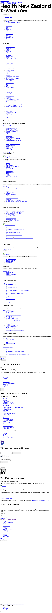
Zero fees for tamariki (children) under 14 (14, 213)
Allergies (7, 21)
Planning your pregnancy (11, 126)
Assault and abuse (9, 147)
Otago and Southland (10, 168)
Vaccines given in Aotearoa (11, 100)
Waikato (7, 174)
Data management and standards (12, 319)
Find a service (12, 159)
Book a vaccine (9, 103)
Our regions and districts (10, 260)
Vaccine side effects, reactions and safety (14, 104)
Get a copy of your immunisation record (14, 106)
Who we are (11, 256)
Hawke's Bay (8, 164)
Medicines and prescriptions (11, 52)
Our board (8, 273)
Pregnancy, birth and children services (13, 140)
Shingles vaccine (9, 117)
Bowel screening (9, 94)
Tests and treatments (12, 20)
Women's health (9, 40)
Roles (7, 342)
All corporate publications (11, 284)
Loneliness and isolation (10, 149)
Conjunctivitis (8, 51)
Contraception (8, 97)
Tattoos (7, 84)
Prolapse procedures (10, 68)
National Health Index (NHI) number (13, 220)
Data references (9, 323)
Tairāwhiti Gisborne (10, 172)
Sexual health (8, 81)
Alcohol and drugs (9, 146)
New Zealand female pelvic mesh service (14, 200)
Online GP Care (6, 249)
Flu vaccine (8, 113)
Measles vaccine (9, 92)
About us (5, 250)
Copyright (5, 609)
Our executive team (9, 272)
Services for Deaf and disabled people (13, 195)
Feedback (5, 186)
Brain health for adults (10, 70)
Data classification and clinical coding (13, 320)
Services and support (7, 536)
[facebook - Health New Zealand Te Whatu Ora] (1, 542)
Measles (7, 50)
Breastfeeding (8, 139)
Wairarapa (8, 175)
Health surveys (9, 316)
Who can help (6, 210)
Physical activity (9, 80)
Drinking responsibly (10, 73)
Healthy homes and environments (12, 78)
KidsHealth (4, 486)
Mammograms (8, 65)
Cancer (7, 27)
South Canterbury (9, 171)
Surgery (7, 53)
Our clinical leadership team (11, 274)
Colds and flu (8, 45)
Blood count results (9, 63)
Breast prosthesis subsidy (11, 215)
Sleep (7, 86)
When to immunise (9, 101)
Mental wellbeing (44, 20)
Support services (9, 196)
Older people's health (10, 37)
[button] (3, 516)
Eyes (7, 30)
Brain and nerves (9, 26)
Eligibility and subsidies (21, 159)
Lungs (7, 35)
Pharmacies (8, 193)
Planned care (8, 199)
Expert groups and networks (11, 276)
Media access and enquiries (11, 326)
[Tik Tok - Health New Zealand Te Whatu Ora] (1, 601)
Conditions (5, 20)
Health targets (6, 271)
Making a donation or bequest (12, 328)
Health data (25, 256)
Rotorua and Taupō (9, 169)
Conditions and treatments (8, 522)
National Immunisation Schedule (12, 99)
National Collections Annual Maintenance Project (15, 322)
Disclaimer (5, 535)
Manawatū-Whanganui (10, 165)
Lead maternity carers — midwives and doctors (15, 133)
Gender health (8, 77)
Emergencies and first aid (11, 58)
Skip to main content (5, 1)
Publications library (18, 256)
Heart (7, 32)
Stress (7, 150)
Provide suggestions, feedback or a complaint (15, 330)
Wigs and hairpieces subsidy (11, 216)
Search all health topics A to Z (6, 498)
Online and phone (7, 221)
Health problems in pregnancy (12, 130)
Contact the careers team (10, 343)
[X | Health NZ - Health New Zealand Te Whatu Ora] (1, 603)
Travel (7, 85)
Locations (5, 534)
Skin (6, 38)
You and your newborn (10, 141)
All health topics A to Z (8, 152)
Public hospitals (9, 187)
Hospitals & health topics (6, 2)
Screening (8, 132)
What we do (6, 256)
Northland (8, 167)
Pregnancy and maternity (35, 20)
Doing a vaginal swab (10, 96)
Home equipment (9, 56)
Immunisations (26, 20)
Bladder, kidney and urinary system (13, 22)
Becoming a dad (9, 142)
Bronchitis (8, 49)
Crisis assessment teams (10, 145)
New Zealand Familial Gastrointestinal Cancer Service (16, 201)
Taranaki (7, 173)
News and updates (6, 526)
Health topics (6, 14)
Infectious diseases (9, 34)
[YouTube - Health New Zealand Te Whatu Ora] (1, 599)
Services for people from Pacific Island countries (15, 212)
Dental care (8, 72)
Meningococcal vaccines (10, 114)
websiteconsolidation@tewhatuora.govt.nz (40, 500)
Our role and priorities (10, 257)
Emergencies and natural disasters (12, 76)
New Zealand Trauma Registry (12, 318)
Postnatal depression (10, 137)
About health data (9, 312)
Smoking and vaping (10, 83)
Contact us (30, 256)
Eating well (8, 75)
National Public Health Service (12, 198)
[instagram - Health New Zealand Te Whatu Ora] (1, 544)
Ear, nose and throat (10, 29)
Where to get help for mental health (13, 144)
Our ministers (8, 275)
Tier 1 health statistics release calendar (13, 315)
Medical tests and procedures (11, 57)
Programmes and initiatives (11, 259)
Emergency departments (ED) (12, 188)
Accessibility (5, 608)
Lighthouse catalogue (10, 317)
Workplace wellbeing (10, 87)
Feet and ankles (9, 31)
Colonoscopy (8, 64)
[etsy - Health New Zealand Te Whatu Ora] (26, 597)
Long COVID (8, 48)
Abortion (7, 67)
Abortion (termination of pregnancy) (13, 138)
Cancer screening (9, 71)
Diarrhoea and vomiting (10, 47)
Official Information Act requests (12, 327)
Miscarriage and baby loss (11, 134)
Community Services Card (11, 218)
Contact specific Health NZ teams (12, 325)
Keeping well (20, 20)
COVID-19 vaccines (10, 116)
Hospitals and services (8, 153)
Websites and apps (6, 533)
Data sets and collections (10, 311)
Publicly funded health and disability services (15, 211)
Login (3, 358)
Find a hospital (6, 159)
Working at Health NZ (10, 339)
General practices (9, 190)
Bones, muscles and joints (11, 24)
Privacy (4, 607)
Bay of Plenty (8, 161)
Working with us (9, 262)
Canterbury (8, 163)
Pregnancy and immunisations (12, 131)
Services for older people (11, 194)
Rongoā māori (8, 55)
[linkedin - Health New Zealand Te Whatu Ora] (1, 546)
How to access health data (11, 313)
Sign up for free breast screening (12, 93)
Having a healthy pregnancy (11, 129)
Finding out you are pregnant (11, 128)
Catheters (7, 69)
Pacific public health (10, 79)
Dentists (7, 191)
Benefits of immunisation (11, 105)
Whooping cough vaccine (11, 112)
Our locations (8, 340)
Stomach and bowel (10, 39)
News (4, 283)
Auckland (8, 160)
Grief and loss (8, 148)
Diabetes (7, 28)
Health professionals (18, 2)
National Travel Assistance (11, 219)
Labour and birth (9, 136)
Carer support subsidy (10, 214)
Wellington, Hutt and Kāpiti (11, 176)
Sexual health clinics (10, 192)
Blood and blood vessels (10, 23)
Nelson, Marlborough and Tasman (12, 166)
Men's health (8, 36)
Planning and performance (11, 261)
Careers (12, 2)
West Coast (8, 177)
